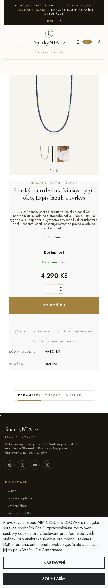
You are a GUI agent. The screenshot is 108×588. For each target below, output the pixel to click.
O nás (12, 490)
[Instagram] (22, 465)
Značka (53, 395)
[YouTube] (35, 465)
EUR (59, 20)
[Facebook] (10, 465)
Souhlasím (54, 579)
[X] (47, 465)
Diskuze (73, 395)
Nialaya (51, 364)
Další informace (48, 550)
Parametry (29, 395)
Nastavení (54, 563)
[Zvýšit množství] (61, 286)
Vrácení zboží (17, 505)
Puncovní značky (19, 513)
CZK (50, 21)
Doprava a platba (20, 498)
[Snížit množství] (61, 291)
